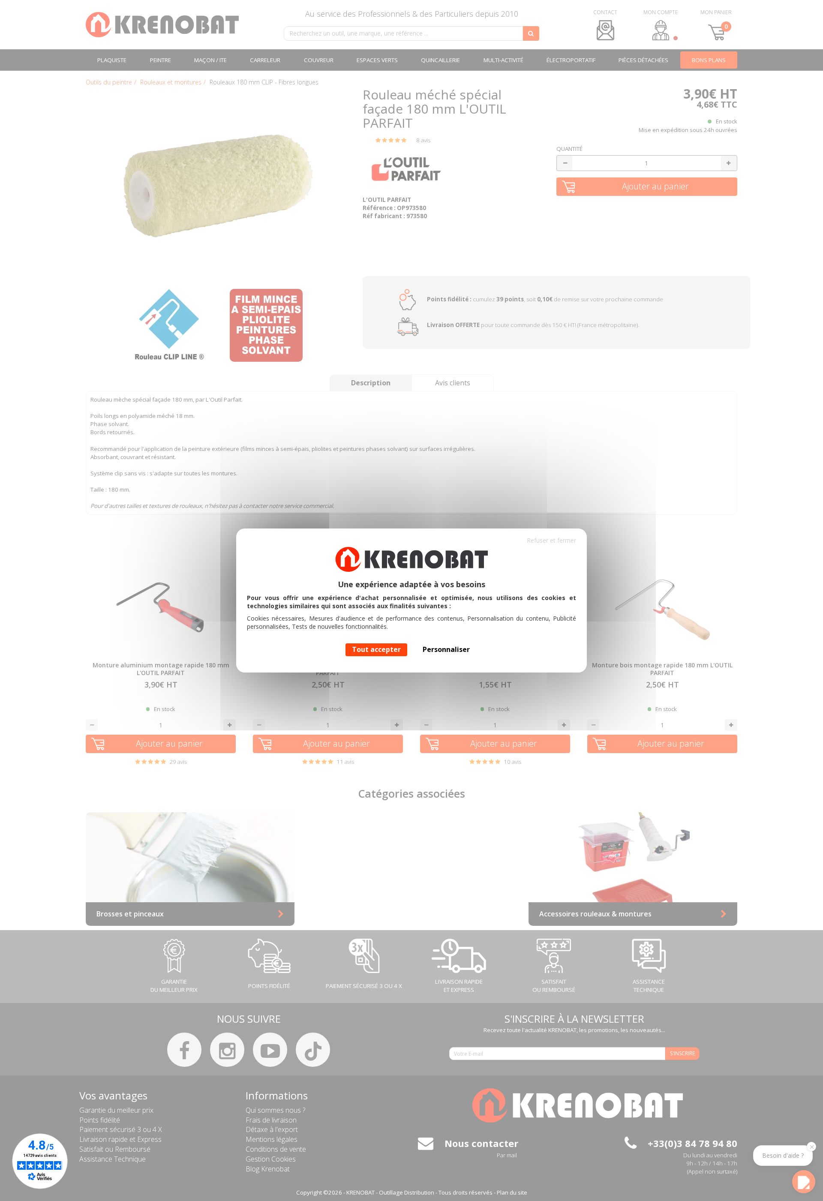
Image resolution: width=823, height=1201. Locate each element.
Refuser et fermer (551, 540)
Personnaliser (446, 649)
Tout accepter (376, 649)
